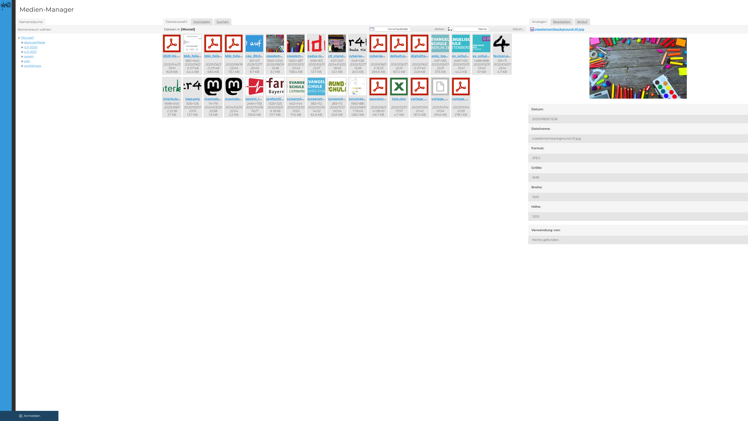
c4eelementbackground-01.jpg (559, 29)
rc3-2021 (30, 52)
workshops (32, 66)
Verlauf (582, 22)
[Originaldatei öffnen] (638, 97)
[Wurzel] (27, 38)
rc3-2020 (31, 47)
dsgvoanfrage (34, 42)
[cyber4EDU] (6, 6)
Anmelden (32, 416)
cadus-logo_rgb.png (324, 56)
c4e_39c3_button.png (263, 56)
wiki (27, 61)
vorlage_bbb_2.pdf (426, 99)
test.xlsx (399, 99)
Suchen (223, 22)
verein (29, 56)
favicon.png (502, 56)
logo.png (192, 99)
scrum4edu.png (362, 99)
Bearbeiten (562, 22)
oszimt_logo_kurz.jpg (263, 99)
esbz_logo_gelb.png (447, 56)
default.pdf (399, 56)
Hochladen (201, 22)
